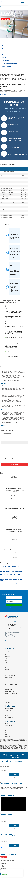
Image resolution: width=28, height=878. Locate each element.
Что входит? (5, 51)
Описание (5, 43)
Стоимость (5, 46)
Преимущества (6, 49)
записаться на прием (10, 28)
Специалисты (6, 60)
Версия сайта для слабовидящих (12, 640)
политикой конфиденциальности (10, 459)
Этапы (4, 54)
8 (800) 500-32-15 (14, 621)
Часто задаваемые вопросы (10, 63)
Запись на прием (7, 66)
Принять (4, 874)
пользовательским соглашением (19, 610)
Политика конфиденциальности (12, 642)
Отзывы (4, 57)
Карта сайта (8, 641)
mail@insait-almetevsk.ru (13, 629)
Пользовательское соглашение (12, 643)
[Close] (0, 782)
